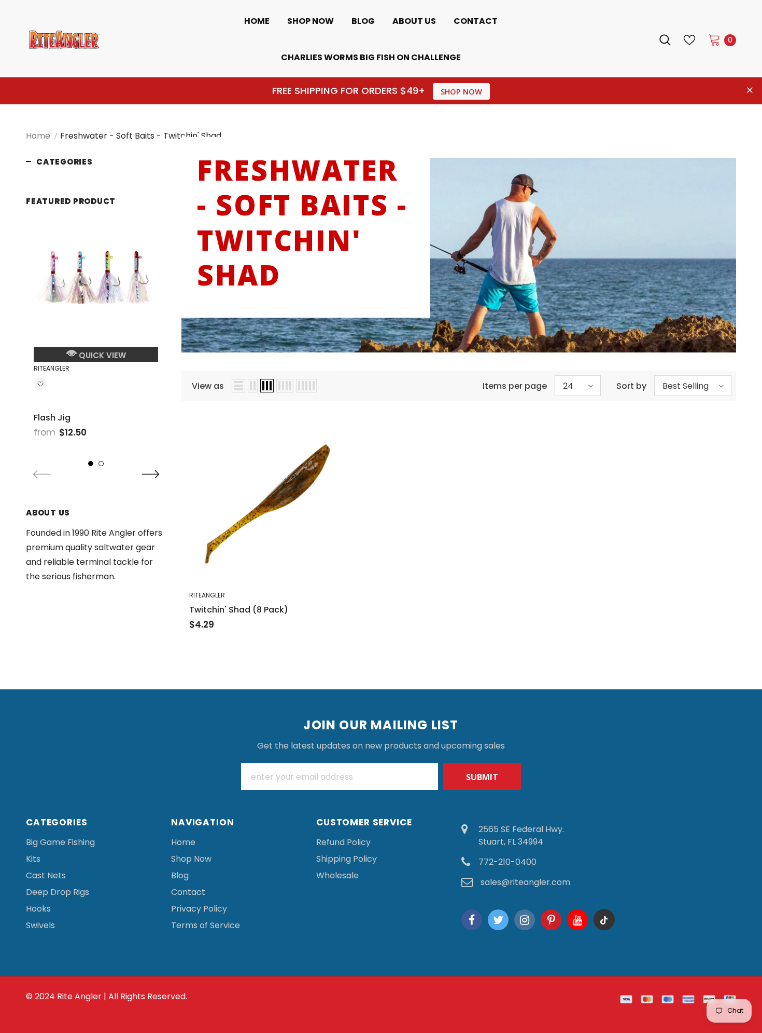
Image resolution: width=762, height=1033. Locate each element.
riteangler (51, 368)
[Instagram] (524, 919)
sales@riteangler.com (525, 882)
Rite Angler (79, 996)
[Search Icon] (665, 40)
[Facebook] (471, 919)
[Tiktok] (604, 919)
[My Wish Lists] (689, 40)
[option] (96, 329)
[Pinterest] (551, 919)
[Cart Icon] (714, 39)
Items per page (515, 386)
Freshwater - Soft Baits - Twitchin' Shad (140, 136)
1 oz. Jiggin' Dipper (672, 980)
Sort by (631, 386)
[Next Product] (150, 475)
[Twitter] (498, 919)
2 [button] (101, 463)
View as (208, 386)
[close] (749, 91)
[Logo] (98, 39)
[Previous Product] (41, 475)
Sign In (632, 40)
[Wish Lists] (40, 385)
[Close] (753, 964)
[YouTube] (577, 919)
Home (38, 136)
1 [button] (90, 463)
